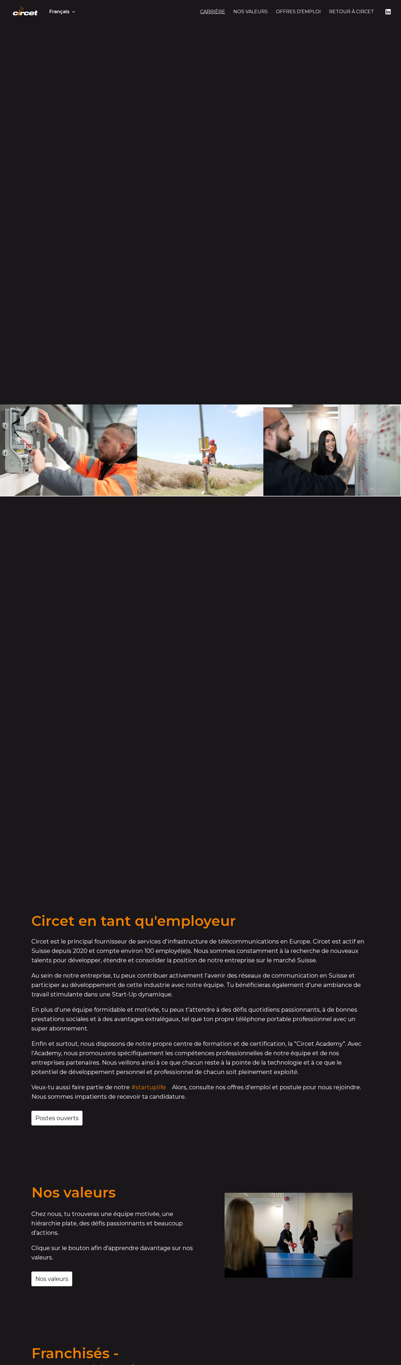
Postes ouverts (57, 1118)
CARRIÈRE (212, 11)
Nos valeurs (51, 1278)
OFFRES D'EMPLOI (298, 11)
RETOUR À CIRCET (351, 11)
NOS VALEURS (250, 11)
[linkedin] (388, 12)
